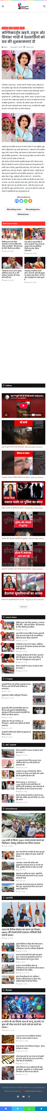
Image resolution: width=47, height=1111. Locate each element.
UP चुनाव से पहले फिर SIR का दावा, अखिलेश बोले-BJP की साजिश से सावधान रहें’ (28, 762)
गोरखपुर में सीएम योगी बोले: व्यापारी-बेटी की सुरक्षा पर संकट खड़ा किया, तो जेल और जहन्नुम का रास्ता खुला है (34, 275)
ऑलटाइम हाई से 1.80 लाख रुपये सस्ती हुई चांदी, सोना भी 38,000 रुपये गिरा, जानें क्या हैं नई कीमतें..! (30, 1058)
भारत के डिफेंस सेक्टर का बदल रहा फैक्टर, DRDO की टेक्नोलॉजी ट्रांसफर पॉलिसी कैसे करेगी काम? (21, 932)
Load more (23, 606)
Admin (5, 47)
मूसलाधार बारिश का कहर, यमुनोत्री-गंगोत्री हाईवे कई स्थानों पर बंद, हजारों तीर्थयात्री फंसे (29, 875)
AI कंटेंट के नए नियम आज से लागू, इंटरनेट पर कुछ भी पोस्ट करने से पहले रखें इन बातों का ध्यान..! (23, 1024)
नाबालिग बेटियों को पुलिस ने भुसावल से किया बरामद (16, 733)
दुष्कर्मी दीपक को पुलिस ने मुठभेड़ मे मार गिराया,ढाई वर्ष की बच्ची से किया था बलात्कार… (16, 686)
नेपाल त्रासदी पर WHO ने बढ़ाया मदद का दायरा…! (29, 667)
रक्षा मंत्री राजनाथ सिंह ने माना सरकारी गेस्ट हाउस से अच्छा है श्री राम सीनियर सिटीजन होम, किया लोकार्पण (34, 246)
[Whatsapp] (26, 201)
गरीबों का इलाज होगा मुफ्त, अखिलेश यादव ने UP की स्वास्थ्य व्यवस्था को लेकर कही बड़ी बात (12, 274)
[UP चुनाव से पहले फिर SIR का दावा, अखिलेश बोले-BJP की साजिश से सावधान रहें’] (8, 763)
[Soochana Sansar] (23, 6)
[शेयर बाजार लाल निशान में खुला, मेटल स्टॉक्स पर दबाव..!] (8, 1049)
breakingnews (33, 209)
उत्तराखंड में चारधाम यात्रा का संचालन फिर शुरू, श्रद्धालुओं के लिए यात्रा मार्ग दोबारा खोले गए (29, 886)
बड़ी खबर (16, 28)
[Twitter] (21, 201)
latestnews (24, 214)
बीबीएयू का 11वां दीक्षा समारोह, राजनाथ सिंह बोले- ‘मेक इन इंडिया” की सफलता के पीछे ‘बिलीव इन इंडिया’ (12, 245)
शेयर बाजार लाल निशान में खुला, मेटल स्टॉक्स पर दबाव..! (30, 1047)
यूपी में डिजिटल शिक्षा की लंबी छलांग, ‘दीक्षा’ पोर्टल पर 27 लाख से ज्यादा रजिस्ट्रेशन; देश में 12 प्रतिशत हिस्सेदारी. (30, 946)
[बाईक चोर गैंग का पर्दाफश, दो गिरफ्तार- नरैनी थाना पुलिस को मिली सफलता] (39, 725)
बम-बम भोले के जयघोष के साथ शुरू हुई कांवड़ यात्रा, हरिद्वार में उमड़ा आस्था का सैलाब (30, 854)
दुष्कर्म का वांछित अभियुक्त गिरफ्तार (14, 695)
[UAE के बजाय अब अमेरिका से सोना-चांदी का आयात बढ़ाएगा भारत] (8, 1039)
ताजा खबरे (4, 28)
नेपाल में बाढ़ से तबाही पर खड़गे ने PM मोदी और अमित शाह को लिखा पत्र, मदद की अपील (30, 797)
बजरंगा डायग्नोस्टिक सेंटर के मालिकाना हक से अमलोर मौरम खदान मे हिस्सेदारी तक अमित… (30, 967)
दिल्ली (10, 28)
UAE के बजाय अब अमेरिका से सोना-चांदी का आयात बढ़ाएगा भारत (29, 1037)
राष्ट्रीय (22, 28)
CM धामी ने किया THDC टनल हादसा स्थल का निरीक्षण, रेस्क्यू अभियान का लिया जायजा (23, 842)
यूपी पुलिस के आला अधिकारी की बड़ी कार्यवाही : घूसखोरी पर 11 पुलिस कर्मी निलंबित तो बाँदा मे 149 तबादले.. (29, 1069)
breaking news (14, 209)
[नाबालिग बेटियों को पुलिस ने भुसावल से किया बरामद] (39, 735)
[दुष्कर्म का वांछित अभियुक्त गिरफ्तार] (39, 699)
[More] (30, 201)
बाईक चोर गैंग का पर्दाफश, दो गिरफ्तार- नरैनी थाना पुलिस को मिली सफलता (16, 723)
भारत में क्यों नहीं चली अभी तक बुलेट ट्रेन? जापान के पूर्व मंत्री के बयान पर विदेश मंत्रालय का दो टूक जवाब (29, 957)
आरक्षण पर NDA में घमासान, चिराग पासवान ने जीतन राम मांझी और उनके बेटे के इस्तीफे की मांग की (30, 773)
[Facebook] (17, 201)
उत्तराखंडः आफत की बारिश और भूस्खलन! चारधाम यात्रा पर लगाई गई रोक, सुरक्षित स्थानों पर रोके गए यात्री (29, 865)
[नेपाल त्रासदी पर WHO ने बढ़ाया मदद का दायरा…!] (8, 669)
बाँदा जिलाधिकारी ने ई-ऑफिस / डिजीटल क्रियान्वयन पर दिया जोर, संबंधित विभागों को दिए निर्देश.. (28, 978)
